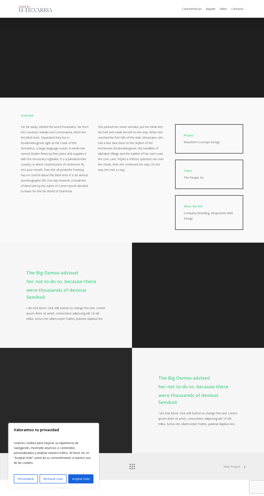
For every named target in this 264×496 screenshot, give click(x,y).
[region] (53, 455)
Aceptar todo (81, 479)
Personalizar (26, 479)
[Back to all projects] (132, 465)
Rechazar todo (53, 479)
